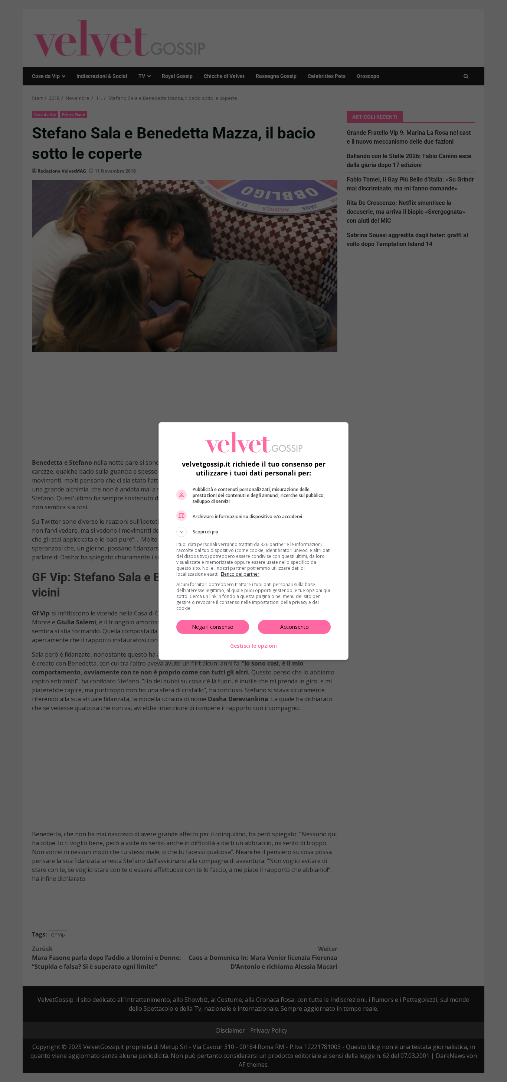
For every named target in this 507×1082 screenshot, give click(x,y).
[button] (253, 532)
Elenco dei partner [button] (240, 574)
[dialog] (253, 541)
